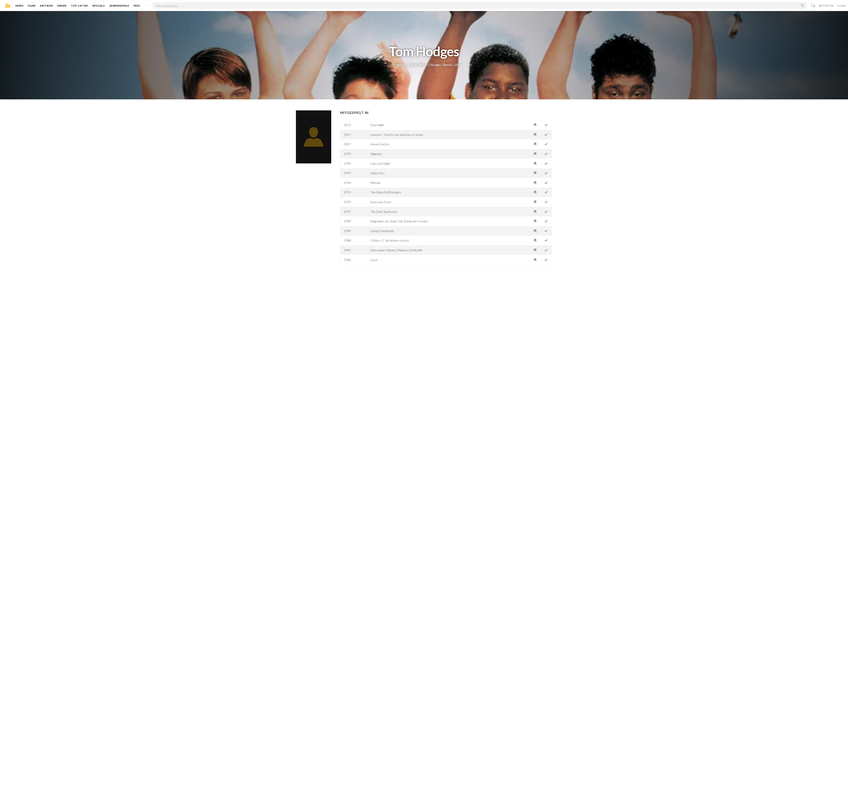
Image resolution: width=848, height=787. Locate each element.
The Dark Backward (383, 212)
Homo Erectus (380, 144)
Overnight (377, 125)
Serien (61, 5)
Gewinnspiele (119, 5)
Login (841, 5)
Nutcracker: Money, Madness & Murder (396, 250)
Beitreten (826, 5)
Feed (137, 5)
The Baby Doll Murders (385, 192)
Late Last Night (380, 163)
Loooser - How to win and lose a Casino (396, 134)
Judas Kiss (377, 173)
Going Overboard (382, 231)
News (19, 5)
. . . (146, 4)
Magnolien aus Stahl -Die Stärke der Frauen (399, 221)
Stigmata (376, 154)
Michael (375, 183)
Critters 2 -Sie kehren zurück (389, 240)
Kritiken (46, 5)
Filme (32, 5)
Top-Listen (79, 5)
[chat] (813, 5)
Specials (98, 5)
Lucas (374, 260)
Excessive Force (380, 202)
